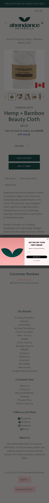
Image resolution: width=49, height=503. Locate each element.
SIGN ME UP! (37, 256)
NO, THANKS (37, 260)
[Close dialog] (47, 239)
